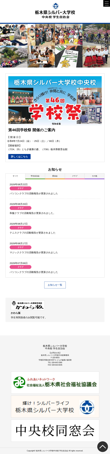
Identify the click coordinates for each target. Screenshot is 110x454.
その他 (94, 176)
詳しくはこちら (19, 156)
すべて (15, 176)
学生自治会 (35, 176)
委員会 (55, 176)
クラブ (74, 176)
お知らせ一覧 (55, 285)
